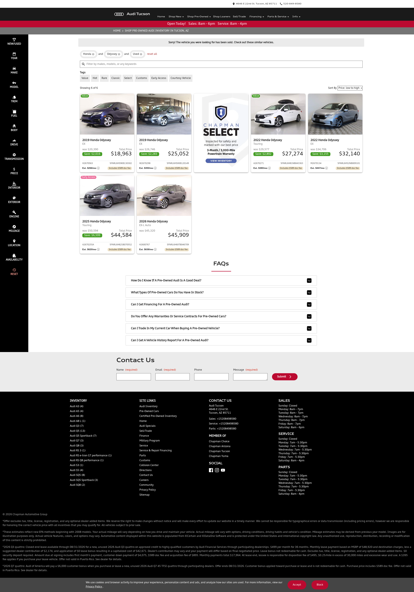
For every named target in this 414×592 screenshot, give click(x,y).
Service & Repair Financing (155, 450)
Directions (145, 470)
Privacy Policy (147, 490)
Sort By (332, 88)
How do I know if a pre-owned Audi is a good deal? (166, 280)
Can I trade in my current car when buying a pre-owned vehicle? (175, 328)
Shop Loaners (221, 17)
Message (245, 370)
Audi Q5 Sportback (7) (83, 436)
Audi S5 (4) (76, 470)
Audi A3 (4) (76, 406)
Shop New (175, 17)
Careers (144, 480)
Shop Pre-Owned (197, 17)
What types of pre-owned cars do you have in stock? (167, 292)
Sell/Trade (239, 17)
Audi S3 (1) (76, 465)
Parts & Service (276, 17)
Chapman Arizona (219, 446)
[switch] (85, 78)
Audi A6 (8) (76, 416)
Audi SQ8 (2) (77, 485)
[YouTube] (223, 470)
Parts (142, 455)
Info (295, 17)
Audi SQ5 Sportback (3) (84, 480)
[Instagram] (217, 470)
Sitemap (144, 495)
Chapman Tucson (219, 451)
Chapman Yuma (218, 456)
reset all (152, 54)
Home (161, 17)
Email (165, 370)
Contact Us (146, 475)
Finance (144, 436)
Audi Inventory (148, 406)
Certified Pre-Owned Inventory (158, 416)
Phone (198, 370)
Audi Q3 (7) (77, 426)
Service (143, 446)
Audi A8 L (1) (77, 421)
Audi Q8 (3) (77, 446)
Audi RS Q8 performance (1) (87, 460)
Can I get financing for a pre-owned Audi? (160, 304)
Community (146, 485)
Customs (144, 460)
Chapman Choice (219, 441)
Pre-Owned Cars (149, 411)
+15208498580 (226, 419)
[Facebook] (211, 470)
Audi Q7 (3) (77, 441)
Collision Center (149, 465)
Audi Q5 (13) (77, 431)
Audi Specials (147, 426)
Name (126, 370)
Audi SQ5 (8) (77, 475)
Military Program (149, 441)
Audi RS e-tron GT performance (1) (91, 455)
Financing (255, 17)
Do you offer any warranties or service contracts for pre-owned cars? (178, 316)
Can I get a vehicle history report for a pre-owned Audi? (169, 340)
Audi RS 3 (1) (78, 450)
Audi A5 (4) (76, 411)
